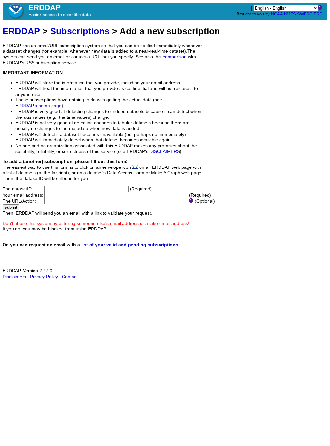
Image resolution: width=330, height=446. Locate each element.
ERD (318, 14)
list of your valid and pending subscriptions (129, 244)
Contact (70, 276)
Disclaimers (14, 276)
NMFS (290, 14)
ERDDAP (21, 31)
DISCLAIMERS (165, 151)
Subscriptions (80, 31)
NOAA (277, 14)
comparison (175, 57)
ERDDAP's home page (38, 105)
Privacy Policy (44, 276)
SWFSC (304, 14)
